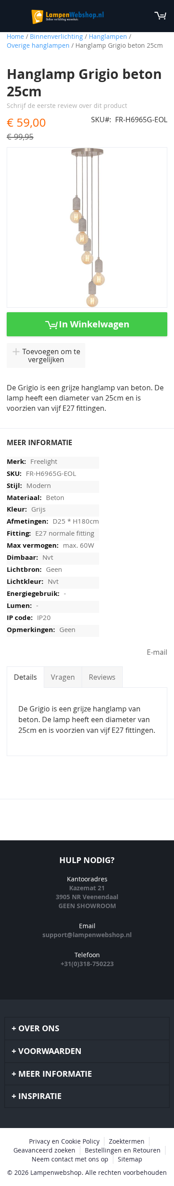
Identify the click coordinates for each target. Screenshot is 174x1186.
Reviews (102, 677)
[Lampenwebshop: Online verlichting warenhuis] (66, 16)
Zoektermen (127, 1141)
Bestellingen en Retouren (123, 1150)
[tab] (25, 677)
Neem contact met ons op (70, 1159)
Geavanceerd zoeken (44, 1150)
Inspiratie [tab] (40, 1096)
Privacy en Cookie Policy (64, 1141)
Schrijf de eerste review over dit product (67, 105)
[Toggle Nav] (12, 16)
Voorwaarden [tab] (50, 1051)
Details (25, 677)
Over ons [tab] (38, 1028)
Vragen (63, 677)
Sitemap (130, 1159)
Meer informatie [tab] (55, 1073)
